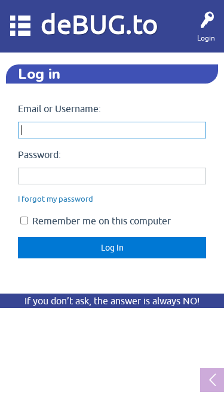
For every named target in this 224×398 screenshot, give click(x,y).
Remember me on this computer (100, 220)
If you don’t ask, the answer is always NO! (112, 300)
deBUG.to (99, 24)
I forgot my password (55, 199)
